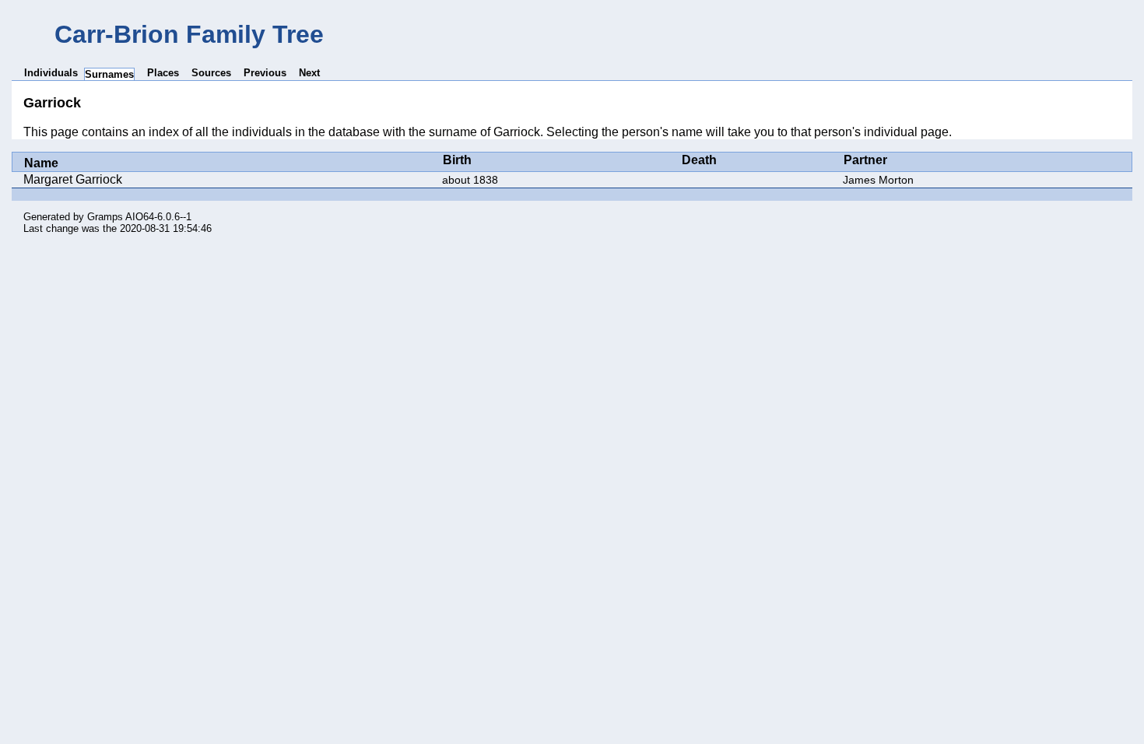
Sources (211, 73)
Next (309, 73)
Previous (265, 73)
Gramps (105, 217)
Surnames (109, 74)
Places (163, 73)
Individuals (51, 73)
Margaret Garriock (72, 179)
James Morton (878, 180)
